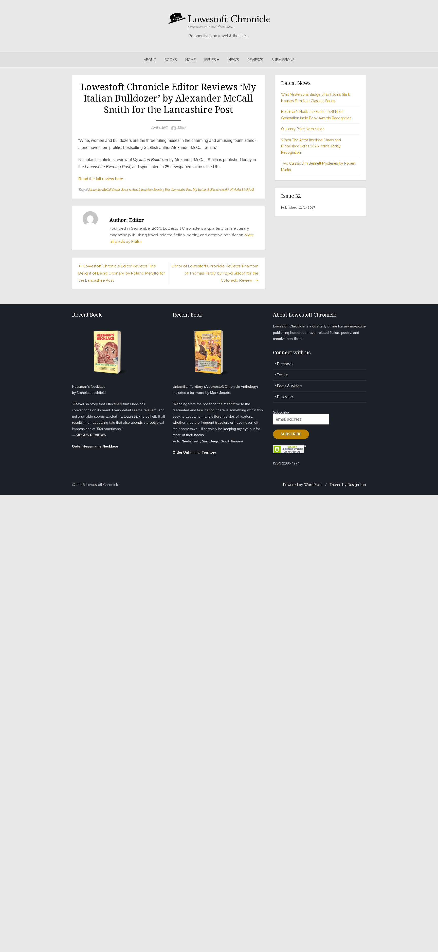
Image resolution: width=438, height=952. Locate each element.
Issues (210, 60)
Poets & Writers (289, 386)
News (233, 60)
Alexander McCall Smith (104, 189)
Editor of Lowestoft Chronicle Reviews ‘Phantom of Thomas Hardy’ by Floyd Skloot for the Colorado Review (215, 273)
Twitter (282, 375)
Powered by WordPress (302, 485)
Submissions (282, 60)
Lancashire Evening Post (154, 189)
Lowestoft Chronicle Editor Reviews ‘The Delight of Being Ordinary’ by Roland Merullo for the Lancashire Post (121, 273)
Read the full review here (100, 179)
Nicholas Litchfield (242, 189)
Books (171, 60)
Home (190, 60)
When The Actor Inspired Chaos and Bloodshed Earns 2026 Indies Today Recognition (311, 146)
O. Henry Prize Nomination (302, 129)
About (150, 60)
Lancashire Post (181, 189)
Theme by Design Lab (348, 485)
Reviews (255, 60)
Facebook (285, 364)
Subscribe (281, 412)
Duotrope (285, 397)
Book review (129, 189)
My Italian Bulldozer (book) (211, 189)
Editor (181, 127)
